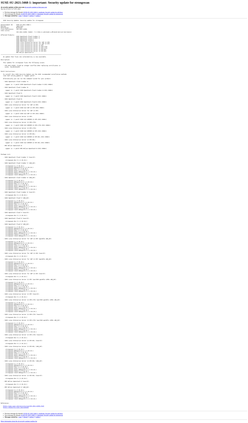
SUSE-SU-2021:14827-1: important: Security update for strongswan (42, 14)
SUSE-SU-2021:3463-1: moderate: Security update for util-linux (43, 12)
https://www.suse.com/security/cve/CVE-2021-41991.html (23, 406)
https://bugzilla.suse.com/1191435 (16, 407)
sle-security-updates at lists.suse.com (36, 7)
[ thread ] (25, 16)
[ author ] (38, 16)
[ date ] (20, 16)
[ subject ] (32, 16)
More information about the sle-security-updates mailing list (19, 421)
